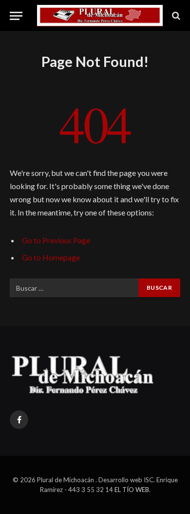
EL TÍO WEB (131, 489)
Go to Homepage (51, 257)
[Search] (175, 16)
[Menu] (16, 16)
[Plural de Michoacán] (100, 15)
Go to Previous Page (56, 240)
